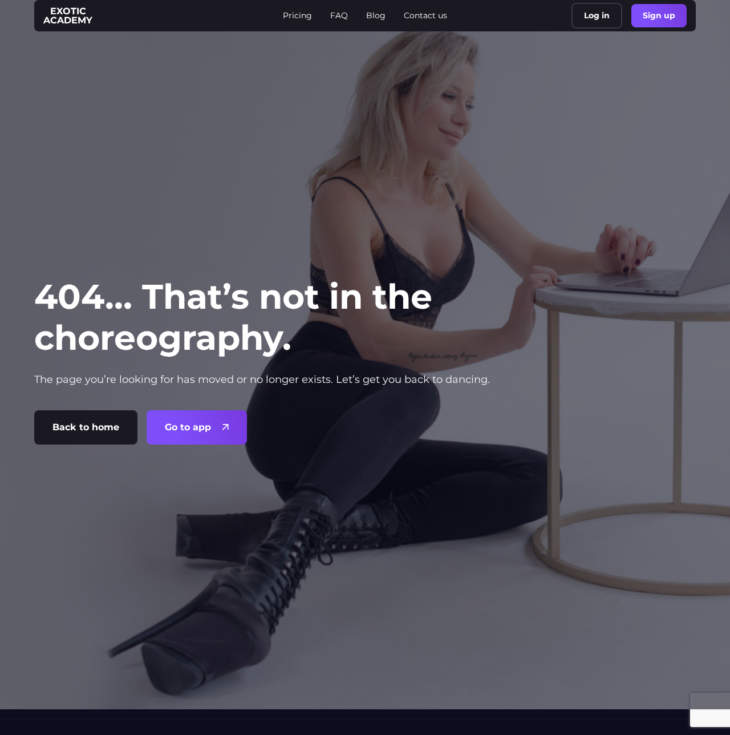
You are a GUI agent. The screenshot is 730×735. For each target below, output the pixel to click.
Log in (597, 15)
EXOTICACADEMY (67, 16)
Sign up (659, 15)
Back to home (85, 427)
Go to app (188, 427)
